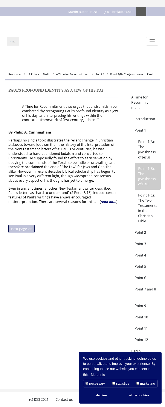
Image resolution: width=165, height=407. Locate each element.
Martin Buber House (83, 12)
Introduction (145, 119)
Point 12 (141, 339)
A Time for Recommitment (72, 74)
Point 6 (140, 277)
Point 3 (140, 243)
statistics (122, 383)
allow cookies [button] (139, 395)
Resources (15, 74)
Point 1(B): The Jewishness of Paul (147, 176)
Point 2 (140, 232)
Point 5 (140, 266)
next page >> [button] (21, 228)
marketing (147, 383)
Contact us (64, 399)
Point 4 (140, 255)
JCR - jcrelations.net (118, 12)
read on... (108, 201)
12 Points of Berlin (39, 74)
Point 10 (141, 317)
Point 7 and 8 (145, 289)
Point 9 (140, 305)
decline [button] (101, 395)
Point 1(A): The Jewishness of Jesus (147, 149)
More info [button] (98, 374)
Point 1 (100, 74)
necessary (96, 383)
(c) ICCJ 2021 (39, 399)
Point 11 (141, 328)
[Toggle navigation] (152, 41)
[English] (141, 12)
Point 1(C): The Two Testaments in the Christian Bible (147, 208)
